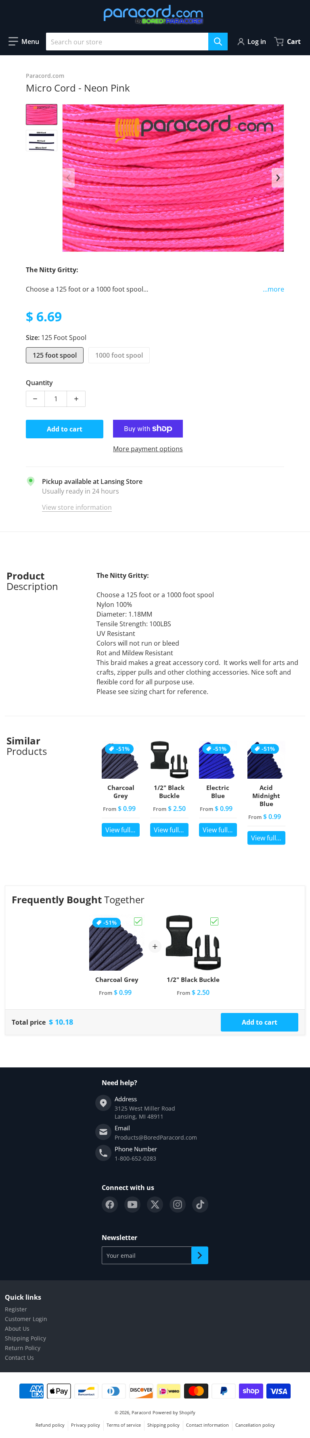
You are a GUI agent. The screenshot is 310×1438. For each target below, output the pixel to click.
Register (16, 1309)
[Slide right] (278, 178)
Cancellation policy (255, 1425)
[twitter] (155, 1204)
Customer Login (26, 1319)
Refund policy (50, 1425)
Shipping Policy (25, 1338)
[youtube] (132, 1204)
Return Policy (22, 1348)
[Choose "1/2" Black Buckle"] (214, 921)
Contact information (207, 1425)
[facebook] (110, 1204)
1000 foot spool (119, 355)
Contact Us (19, 1357)
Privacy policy (85, 1425)
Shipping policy (163, 1425)
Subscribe (199, 1255)
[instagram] (178, 1204)
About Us (17, 1328)
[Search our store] (218, 41)
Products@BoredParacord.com (156, 1137)
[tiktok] (200, 1204)
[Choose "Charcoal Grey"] (138, 921)
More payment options (148, 448)
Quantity (39, 382)
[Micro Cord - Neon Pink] (41, 114)
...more (273, 289)
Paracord (141, 1412)
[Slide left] (69, 178)
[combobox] (137, 41)
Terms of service (124, 1425)
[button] (24, 41)
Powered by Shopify (174, 1412)
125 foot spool (55, 355)
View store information (77, 507)
